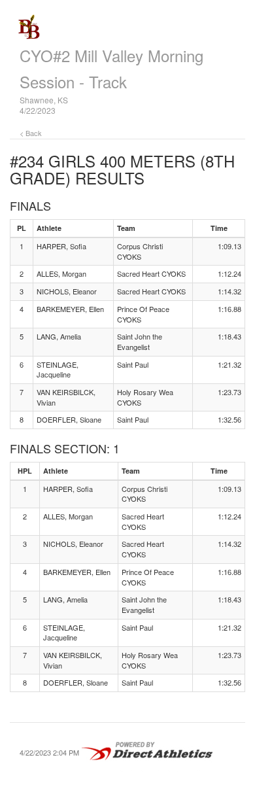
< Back (31, 133)
